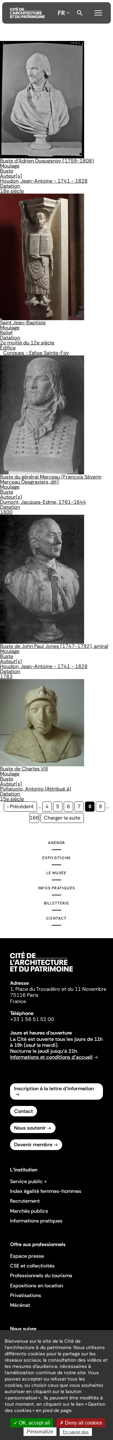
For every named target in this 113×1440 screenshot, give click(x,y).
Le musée (56, 873)
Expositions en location (36, 1285)
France (18, 1001)
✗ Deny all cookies (81, 1423)
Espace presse (27, 1256)
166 (34, 817)
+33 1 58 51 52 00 (32, 1019)
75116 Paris (24, 995)
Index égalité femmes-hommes (45, 1191)
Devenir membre (33, 1144)
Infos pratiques (56, 888)
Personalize (40, 1431)
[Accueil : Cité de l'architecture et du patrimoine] (27, 13)
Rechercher (79, 12)
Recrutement (25, 1201)
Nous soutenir (30, 1128)
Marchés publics (29, 1211)
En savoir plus (76, 1432)
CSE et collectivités (32, 1265)
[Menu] (98, 12)
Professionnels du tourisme (41, 1275)
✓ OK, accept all (31, 1423)
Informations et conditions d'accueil (51, 1057)
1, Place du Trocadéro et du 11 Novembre (58, 989)
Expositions (56, 857)
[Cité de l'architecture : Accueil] (41, 972)
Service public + (28, 1181)
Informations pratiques (36, 1220)
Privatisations (25, 1295)
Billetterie (56, 903)
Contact (56, 918)
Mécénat (20, 1305)
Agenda (56, 842)
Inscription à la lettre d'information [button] (54, 1088)
